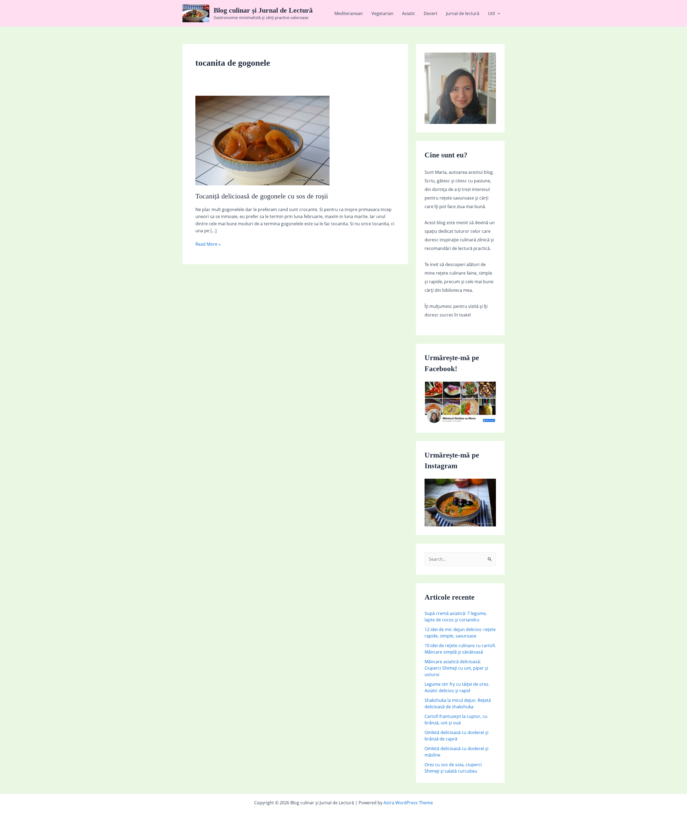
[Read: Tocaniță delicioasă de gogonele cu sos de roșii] (262, 140)
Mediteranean (348, 13)
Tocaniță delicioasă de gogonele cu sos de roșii (261, 196)
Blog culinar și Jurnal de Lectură (263, 10)
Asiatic (408, 13)
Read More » (208, 244)
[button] (497, 13)
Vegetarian (382, 13)
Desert (430, 13)
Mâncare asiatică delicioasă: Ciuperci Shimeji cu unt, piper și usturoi (456, 668)
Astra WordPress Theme (408, 803)
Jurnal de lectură (462, 13)
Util (491, 13)
